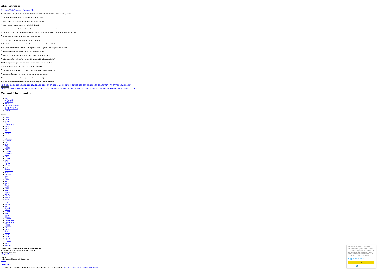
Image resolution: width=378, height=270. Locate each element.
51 (73, 85)
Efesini (7, 215)
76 (112, 85)
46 (65, 85)
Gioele (7, 179)
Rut (6, 130)
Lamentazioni (9, 171)
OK (361, 262)
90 (3, 88)
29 (38, 85)
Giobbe (7, 155)
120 (65, 88)
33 (44, 85)
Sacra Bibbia (5, 10)
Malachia (7, 197)
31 (41, 85)
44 (62, 85)
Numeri (7, 123)
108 (38, 88)
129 (86, 88)
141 (114, 88)
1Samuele (8, 132)
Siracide (7, 165)
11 (10, 85)
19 (22, 85)
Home (7, 98)
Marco (7, 201)
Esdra (6, 142)
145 (124, 88)
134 (98, 88)
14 (15, 85)
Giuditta (7, 148)
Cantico (7, 162)
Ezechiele (8, 174)
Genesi (7, 117)
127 (82, 88)
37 (51, 85)
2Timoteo (8, 226)
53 (76, 85)
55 (79, 85)
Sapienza (7, 164)
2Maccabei (8, 153)
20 (24, 85)
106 (33, 88)
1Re (6, 135)
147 (129, 88)
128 (84, 88)
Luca (6, 203)
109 (40, 88)
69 (101, 85)
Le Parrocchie (9, 102)
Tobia (6, 146)
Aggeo (7, 194)
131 (91, 88)
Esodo (7, 119)
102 (24, 88)
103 (26, 88)
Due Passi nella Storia (11, 109)
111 (45, 88)
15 (16, 85)
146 (126, 88)
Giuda (7, 243)
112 (47, 88)
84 (125, 85)
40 (56, 85)
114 (51, 88)
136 (103, 88)
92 (6, 88)
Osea (6, 178)
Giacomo (7, 233)
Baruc (6, 172)
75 (111, 85)
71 (104, 85)
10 (8, 85)
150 (136, 88)
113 (49, 88)
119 (63, 88)
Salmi (32, 10)
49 (70, 85)
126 (79, 88)
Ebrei (6, 231)
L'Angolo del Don (10, 107)
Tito (6, 227)
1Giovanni (8, 238)
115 (54, 88)
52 (74, 85)
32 (43, 85)
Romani (7, 208)
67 (98, 85)
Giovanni (8, 204)
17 (19, 85)
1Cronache (8, 139)
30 (40, 85)
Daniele (7, 176)
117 (58, 88)
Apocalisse (8, 245)
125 (77, 88)
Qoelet (7, 160)
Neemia (7, 144)
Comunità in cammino (12, 105)
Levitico (7, 121)
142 (117, 88)
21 (26, 85)
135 (100, 88)
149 (133, 88)
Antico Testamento (16, 10)
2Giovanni (8, 240)
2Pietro (7, 236)
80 (119, 85)
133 (96, 88)
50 (71, 85)
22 (27, 85)
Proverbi (7, 158)
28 (37, 85)
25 (32, 85)
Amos (6, 181)
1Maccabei (8, 151)
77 (114, 85)
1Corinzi (7, 210)
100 (19, 88)
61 (89, 85)
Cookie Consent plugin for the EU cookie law (361, 266)
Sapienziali (26, 10)
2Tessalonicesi (9, 222)
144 (121, 88)
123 (72, 88)
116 (56, 88)
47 (67, 85)
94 (9, 88)
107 (36, 88)
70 (103, 85)
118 (61, 88)
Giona (7, 185)
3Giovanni (8, 242)
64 (93, 85)
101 (21, 88)
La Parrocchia (9, 100)
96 (12, 88)
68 (100, 85)
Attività (7, 103)
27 (35, 85)
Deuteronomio (9, 125)
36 (49, 85)
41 (57, 85)
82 (122, 85)
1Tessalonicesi (9, 220)
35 (48, 85)
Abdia (7, 183)
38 (52, 85)
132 (93, 88)
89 (1, 88)
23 (29, 85)
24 (30, 85)
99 (17, 88)
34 (46, 85)
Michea (7, 187)
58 (84, 85)
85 (126, 85)
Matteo (7, 199)
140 (112, 88)
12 (11, 85)
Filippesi (7, 217)
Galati (6, 213)
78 (115, 85)
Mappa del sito (93, 267)
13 (13, 85)
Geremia (7, 169)
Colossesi (8, 218)
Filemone (8, 229)
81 (120, 85)
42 (59, 85)
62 (90, 85)
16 (18, 85)
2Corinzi (7, 211)
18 (21, 85)
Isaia (6, 167)
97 (14, 88)
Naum (7, 188)
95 (11, 88)
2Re (6, 137)
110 (43, 88)
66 (96, 85)
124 (74, 88)
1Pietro (7, 234)
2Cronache (8, 140)
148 (131, 88)
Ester (6, 149)
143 (119, 88)
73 (107, 85)
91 (5, 88)
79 (117, 85)
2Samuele (8, 133)
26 (33, 85)
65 (95, 85)
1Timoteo (8, 224)
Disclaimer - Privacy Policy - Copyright (76, 267)
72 (106, 85)
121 (67, 88)
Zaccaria (7, 195)
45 (63, 85)
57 (82, 85)
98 (16, 88)
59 (85, 85)
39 (54, 85)
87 (130, 85)
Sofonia (7, 192)
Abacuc (7, 190)
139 (110, 88)
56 (81, 85)
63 (92, 85)
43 (60, 85)
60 (87, 85)
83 (123, 85)
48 (68, 85)
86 (128, 85)
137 (105, 88)
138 (107, 88)
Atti (6, 206)
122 (70, 88)
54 (78, 85)
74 (109, 85)
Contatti (7, 110)
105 (31, 88)
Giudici (7, 128)
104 (28, 88)
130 (89, 88)
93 (8, 88)
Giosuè (7, 126)
